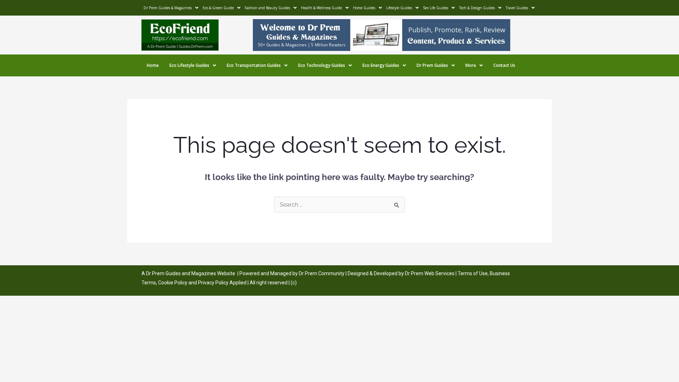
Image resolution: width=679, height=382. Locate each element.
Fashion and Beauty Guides (267, 7)
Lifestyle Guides (399, 7)
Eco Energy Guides (380, 65)
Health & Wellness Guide (321, 7)
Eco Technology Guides (321, 65)
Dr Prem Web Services (429, 273)
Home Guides (364, 7)
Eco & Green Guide (218, 7)
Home (153, 65)
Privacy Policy (213, 282)
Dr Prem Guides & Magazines (168, 7)
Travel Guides (517, 7)
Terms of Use (473, 273)
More (470, 65)
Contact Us (504, 65)
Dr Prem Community (321, 273)
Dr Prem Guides (432, 65)
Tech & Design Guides (477, 7)
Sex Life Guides (435, 7)
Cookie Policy (173, 282)
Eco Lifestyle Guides (189, 65)
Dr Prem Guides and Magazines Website (190, 273)
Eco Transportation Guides (254, 65)
